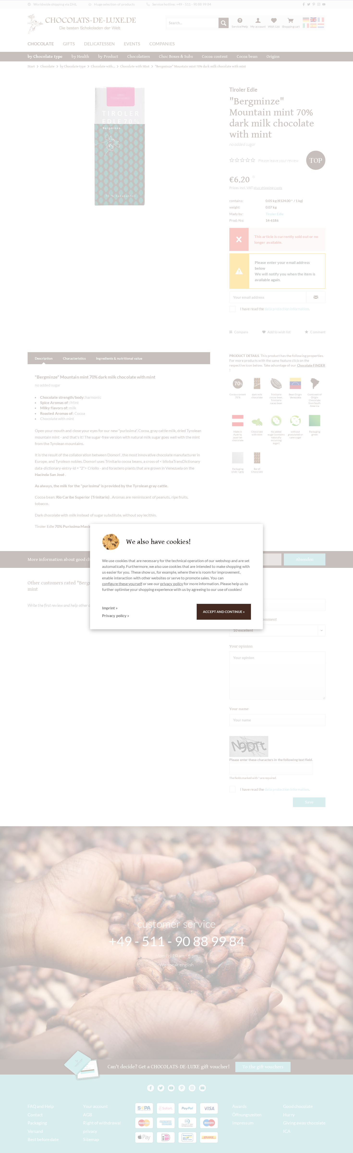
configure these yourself (122, 583)
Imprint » (110, 608)
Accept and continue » (224, 612)
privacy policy (171, 583)
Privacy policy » (115, 615)
